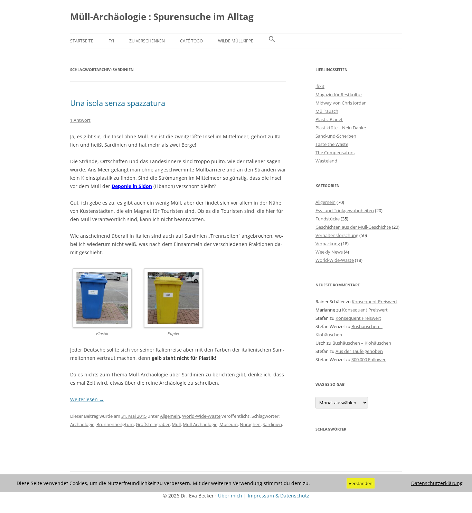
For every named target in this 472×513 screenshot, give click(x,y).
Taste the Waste (331, 144)
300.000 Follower (368, 359)
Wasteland (326, 161)
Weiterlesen (87, 399)
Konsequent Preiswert (374, 301)
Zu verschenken (147, 41)
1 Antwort (80, 120)
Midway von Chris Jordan (341, 103)
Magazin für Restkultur (338, 94)
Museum (228, 424)
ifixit (319, 86)
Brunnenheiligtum (115, 424)
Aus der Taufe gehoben (359, 351)
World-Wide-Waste (201, 416)
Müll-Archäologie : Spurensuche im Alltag (162, 16)
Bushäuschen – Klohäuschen (361, 343)
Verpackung (327, 243)
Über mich (230, 495)
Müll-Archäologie (200, 424)
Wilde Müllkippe (235, 41)
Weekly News (329, 252)
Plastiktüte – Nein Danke (340, 128)
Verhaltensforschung (336, 235)
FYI (111, 41)
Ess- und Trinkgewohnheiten (344, 210)
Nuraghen (250, 424)
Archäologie (82, 424)
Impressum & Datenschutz (278, 495)
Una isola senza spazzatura (117, 103)
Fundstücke (327, 219)
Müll (176, 424)
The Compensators (335, 152)
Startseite (81, 41)
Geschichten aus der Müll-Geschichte (353, 227)
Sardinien (272, 424)
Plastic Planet (329, 119)
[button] (271, 41)
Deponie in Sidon (132, 186)
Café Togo (191, 41)
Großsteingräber (153, 424)
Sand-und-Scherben (335, 136)
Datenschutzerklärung (437, 483)
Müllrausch (326, 111)
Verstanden (360, 483)
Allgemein (170, 416)
